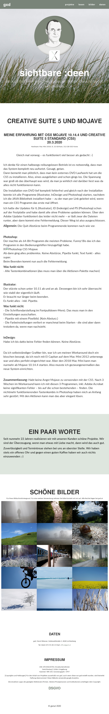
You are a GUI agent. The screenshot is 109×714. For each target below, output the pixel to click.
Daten (102, 4)
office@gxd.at (65, 645)
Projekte (69, 4)
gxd (7, 4)
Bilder (92, 4)
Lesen (81, 4)
